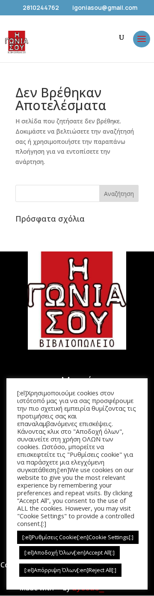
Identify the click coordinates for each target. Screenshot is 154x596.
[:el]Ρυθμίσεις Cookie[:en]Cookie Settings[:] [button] (77, 537)
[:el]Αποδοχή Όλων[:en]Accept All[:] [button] (69, 552)
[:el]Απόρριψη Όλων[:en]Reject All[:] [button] (70, 570)
